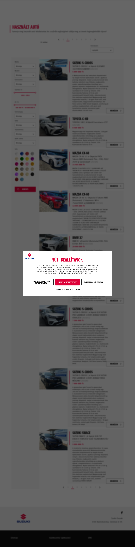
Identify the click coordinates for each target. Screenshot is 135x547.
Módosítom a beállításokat (93, 282)
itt (72, 289)
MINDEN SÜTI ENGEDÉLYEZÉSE (68, 282)
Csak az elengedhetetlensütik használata (41, 282)
